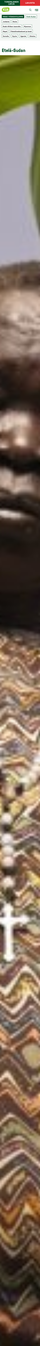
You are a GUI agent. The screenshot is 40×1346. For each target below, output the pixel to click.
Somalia (6, 36)
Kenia (15, 22)
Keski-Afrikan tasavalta (12, 26)
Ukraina (32, 36)
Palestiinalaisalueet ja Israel (21, 31)
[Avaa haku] (30, 10)
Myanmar (27, 26)
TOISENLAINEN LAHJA (11, 3)
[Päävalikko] (36, 10)
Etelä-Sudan (31, 17)
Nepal (5, 31)
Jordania (6, 22)
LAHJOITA (30, 3)
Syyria (14, 36)
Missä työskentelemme (13, 17)
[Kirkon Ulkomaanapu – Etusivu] (6, 9)
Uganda (23, 36)
